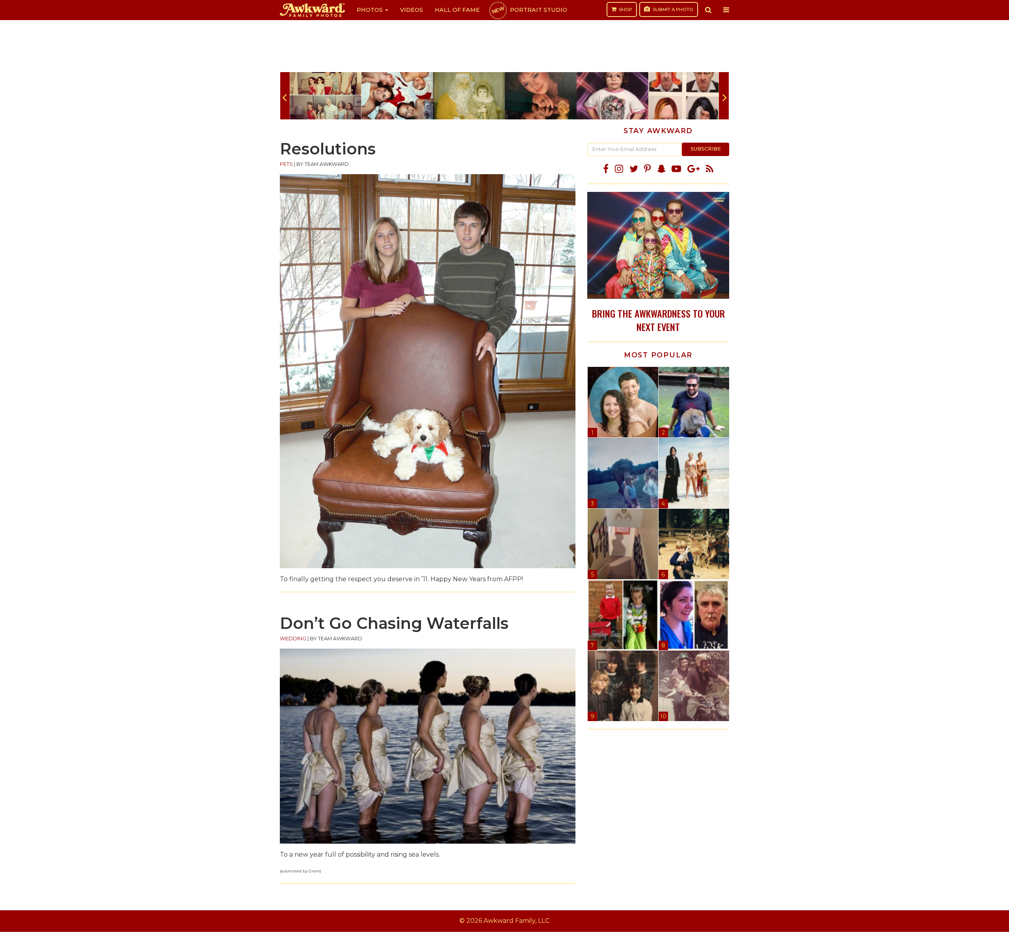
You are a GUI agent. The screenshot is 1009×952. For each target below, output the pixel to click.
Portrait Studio (529, 10)
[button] (708, 10)
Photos (370, 9)
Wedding (293, 638)
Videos (411, 9)
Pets (286, 164)
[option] (325, 95)
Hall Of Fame (457, 9)
